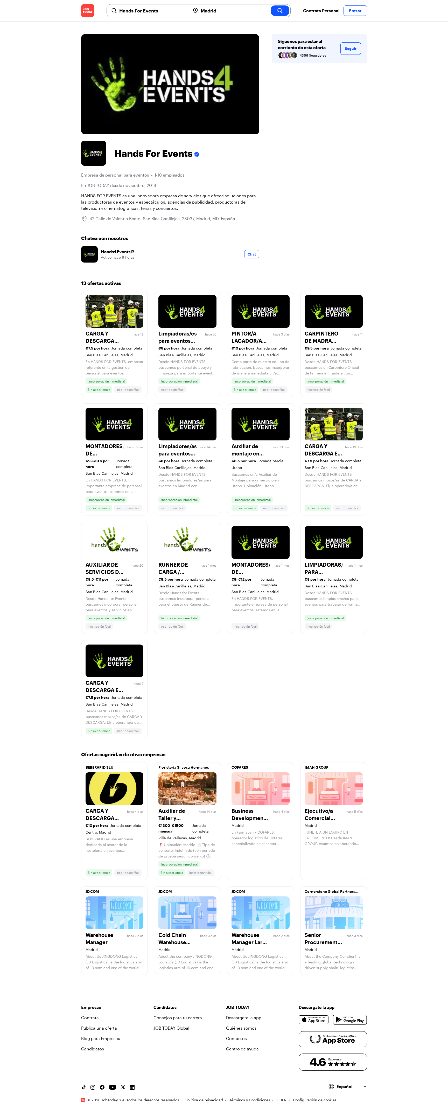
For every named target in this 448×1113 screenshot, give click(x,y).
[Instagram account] (92, 1087)
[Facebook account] (102, 1087)
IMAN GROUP (316, 767)
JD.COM (92, 891)
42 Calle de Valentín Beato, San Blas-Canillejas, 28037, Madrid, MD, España (162, 218)
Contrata (90, 1017)
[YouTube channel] (112, 1087)
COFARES (240, 767)
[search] (280, 10)
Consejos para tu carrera (177, 1017)
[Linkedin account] (132, 1087)
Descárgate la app (243, 1017)
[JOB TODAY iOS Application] (314, 1020)
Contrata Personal (321, 10)
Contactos (236, 1038)
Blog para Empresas (100, 1038)
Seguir (350, 48)
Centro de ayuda (242, 1048)
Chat (252, 254)
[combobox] (152, 10)
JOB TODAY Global (171, 1027)
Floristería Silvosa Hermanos (183, 767)
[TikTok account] (83, 1087)
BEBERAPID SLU (99, 767)
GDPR (281, 1100)
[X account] (123, 1087)
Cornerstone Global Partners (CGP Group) (330, 892)
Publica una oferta (99, 1027)
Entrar (355, 10)
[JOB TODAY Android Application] (350, 1020)
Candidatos (92, 1048)
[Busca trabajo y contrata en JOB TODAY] (87, 10)
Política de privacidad (204, 1100)
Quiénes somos (241, 1027)
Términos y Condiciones (249, 1100)
